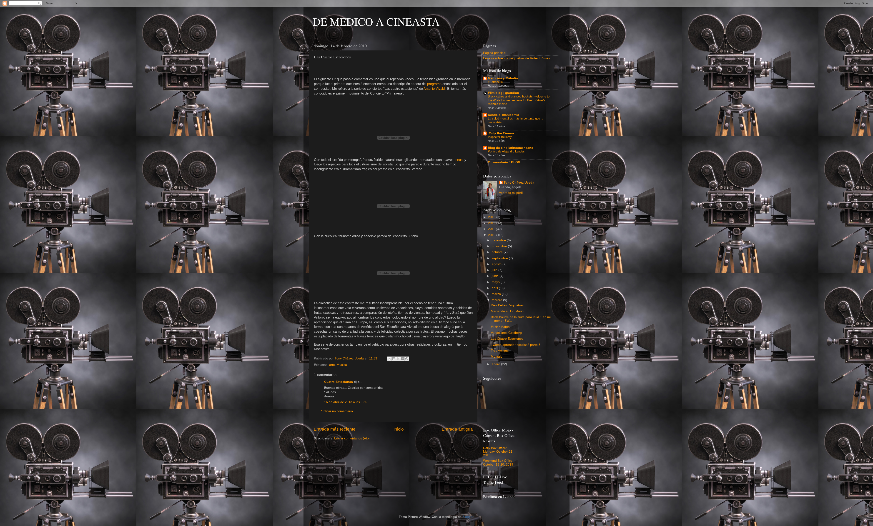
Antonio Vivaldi (434, 88)
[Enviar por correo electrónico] (389, 358)
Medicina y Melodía (503, 78)
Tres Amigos (500, 350)
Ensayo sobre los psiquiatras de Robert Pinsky (516, 58)
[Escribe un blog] (393, 358)
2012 (492, 223)
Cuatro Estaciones (338, 382)
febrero (497, 300)
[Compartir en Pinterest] (406, 358)
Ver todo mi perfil (511, 192)
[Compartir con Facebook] (402, 358)
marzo (497, 294)
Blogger (467, 517)
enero (496, 364)
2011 (492, 229)
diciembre (499, 240)
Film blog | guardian (503, 93)
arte (332, 364)
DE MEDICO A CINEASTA (376, 21)
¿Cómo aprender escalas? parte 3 (515, 345)
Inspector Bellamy (500, 137)
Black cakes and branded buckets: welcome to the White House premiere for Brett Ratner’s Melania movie (518, 100)
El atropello (495, 82)
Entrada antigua (457, 429)
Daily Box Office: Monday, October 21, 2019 (498, 451)
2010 (492, 235)
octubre (498, 252)
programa (434, 84)
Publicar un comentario (336, 411)
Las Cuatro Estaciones (507, 338)
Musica (342, 364)
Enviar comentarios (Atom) (353, 438)
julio (495, 270)
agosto (497, 264)
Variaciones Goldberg (506, 332)
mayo (496, 282)
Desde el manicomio (503, 115)
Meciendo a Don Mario (507, 311)
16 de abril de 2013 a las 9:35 (345, 402)
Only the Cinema (501, 133)
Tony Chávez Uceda (519, 182)
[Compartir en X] (398, 358)
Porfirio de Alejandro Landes (506, 151)
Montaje (496, 356)
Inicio (399, 429)
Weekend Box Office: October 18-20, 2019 (498, 462)
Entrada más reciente (335, 429)
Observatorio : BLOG (504, 162)
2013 (492, 217)
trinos (458, 160)
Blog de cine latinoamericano (510, 148)
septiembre (500, 258)
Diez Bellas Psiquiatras (507, 305)
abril (495, 288)
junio (495, 276)
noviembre (500, 246)
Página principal (494, 53)
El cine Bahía (500, 327)
